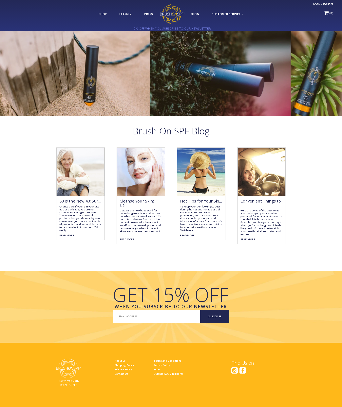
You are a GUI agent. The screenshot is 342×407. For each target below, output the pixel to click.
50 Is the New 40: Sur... (80, 201)
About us (120, 360)
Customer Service (226, 14)
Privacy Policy (123, 369)
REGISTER (328, 4)
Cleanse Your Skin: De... (137, 203)
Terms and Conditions (167, 360)
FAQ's (157, 369)
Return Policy (162, 365)
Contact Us (121, 374)
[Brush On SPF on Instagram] (234, 370)
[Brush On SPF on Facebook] (242, 370)
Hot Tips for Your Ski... (201, 201)
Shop (103, 14)
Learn (124, 14)
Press (148, 14)
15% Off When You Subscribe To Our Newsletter (171, 28)
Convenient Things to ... (260, 203)
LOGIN (316, 4)
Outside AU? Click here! (168, 374)
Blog (195, 14)
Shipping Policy (124, 365)
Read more (66, 235)
